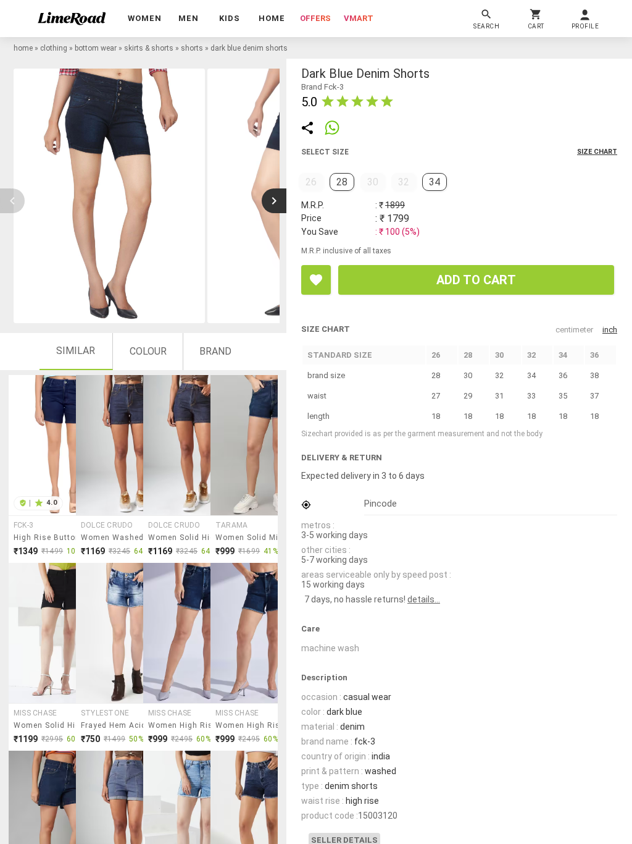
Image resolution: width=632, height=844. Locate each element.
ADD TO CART (476, 279)
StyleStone (105, 713)
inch (609, 329)
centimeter (574, 329)
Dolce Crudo (107, 525)
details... (423, 599)
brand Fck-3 (322, 86)
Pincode (380, 503)
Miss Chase (35, 713)
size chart (597, 152)
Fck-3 (23, 525)
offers (315, 18)
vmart (358, 18)
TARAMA (231, 525)
